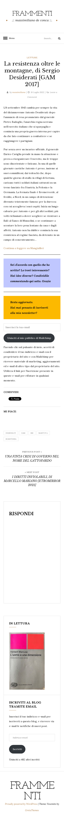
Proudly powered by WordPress (21, 803)
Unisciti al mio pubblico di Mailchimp (29, 338)
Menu (10, 38)
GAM (23, 433)
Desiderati (11, 433)
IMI (32, 433)
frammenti (32, 13)
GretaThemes (32, 810)
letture (32, 57)
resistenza (11, 439)
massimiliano (18, 92)
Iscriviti (17, 749)
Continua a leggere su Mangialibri (24, 248)
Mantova (43, 433)
